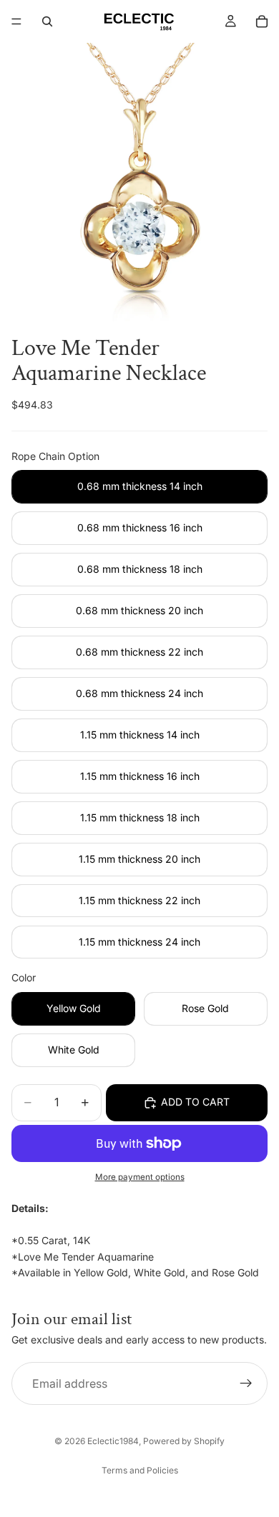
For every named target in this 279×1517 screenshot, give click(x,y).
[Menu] (16, 21)
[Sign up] (246, 1383)
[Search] (47, 21)
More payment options (140, 1177)
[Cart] (262, 21)
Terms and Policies (140, 1470)
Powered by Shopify (184, 1441)
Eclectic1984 (113, 1441)
